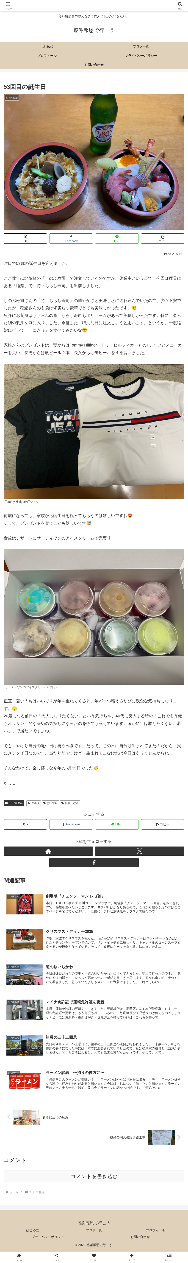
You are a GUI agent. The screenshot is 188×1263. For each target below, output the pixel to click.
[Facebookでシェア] (31, 1200)
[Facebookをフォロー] (94, 862)
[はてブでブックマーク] (156, 1200)
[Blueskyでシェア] (115, 1187)
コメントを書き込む (94, 1176)
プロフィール (155, 1230)
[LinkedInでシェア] (115, 1213)
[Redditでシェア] (115, 1200)
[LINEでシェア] (31, 1213)
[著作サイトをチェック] (51, 791)
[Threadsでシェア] (73, 1200)
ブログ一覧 (94, 1230)
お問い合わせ (140, 1237)
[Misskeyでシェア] (156, 1187)
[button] (162, 238)
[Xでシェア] (31, 1187)
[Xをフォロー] (94, 791)
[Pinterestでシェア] (73, 1213)
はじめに (32, 1230)
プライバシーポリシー (48, 1237)
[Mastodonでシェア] (73, 1187)
